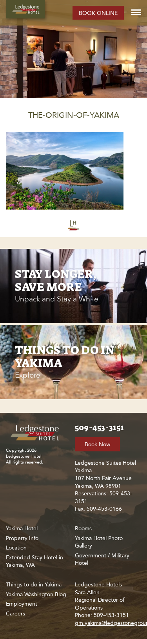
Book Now (97, 444)
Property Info (22, 538)
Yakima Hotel (22, 528)
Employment (21, 604)
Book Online (98, 13)
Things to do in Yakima (34, 584)
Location (16, 547)
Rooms (83, 528)
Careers (15, 613)
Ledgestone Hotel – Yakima (25, 9)
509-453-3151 (99, 427)
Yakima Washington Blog (36, 594)
